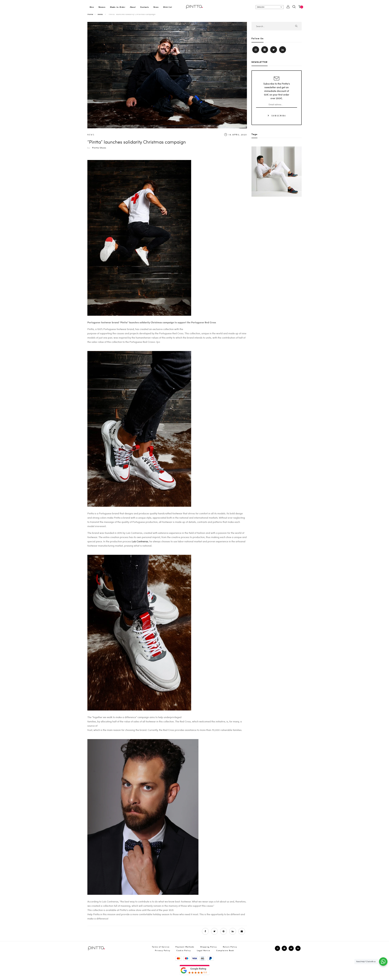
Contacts (144, 7)
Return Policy (230, 946)
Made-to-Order (117, 7)
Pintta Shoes (99, 147)
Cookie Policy (183, 950)
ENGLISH (260, 7)
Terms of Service (160, 946)
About (133, 7)
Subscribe (278, 115)
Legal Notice (203, 950)
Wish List (167, 7)
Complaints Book (225, 950)
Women (101, 7)
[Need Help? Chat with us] (383, 961)
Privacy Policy (162, 950)
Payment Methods (185, 946)
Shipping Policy (208, 946)
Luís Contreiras (140, 541)
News (156, 7)
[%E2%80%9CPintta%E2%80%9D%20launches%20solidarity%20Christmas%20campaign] (214, 931)
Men (92, 7)
